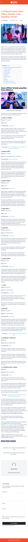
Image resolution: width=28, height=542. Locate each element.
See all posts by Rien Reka (14, 472)
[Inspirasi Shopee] (14, 2)
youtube (13, 441)
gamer (7, 441)
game (3, 441)
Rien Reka (5, 20)
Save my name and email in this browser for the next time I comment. (13, 517)
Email (3, 508)
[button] (1, 2)
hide (8, 65)
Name (4, 503)
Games (21, 20)
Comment (4, 491)
